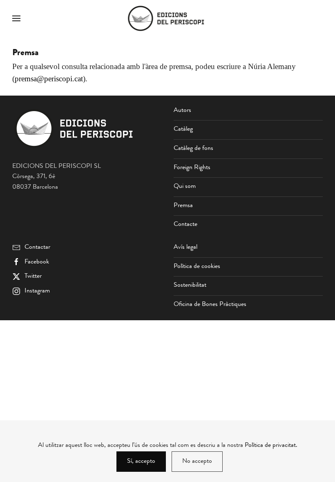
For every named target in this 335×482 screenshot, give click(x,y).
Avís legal (185, 247)
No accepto (197, 461)
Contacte (185, 224)
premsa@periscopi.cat (49, 78)
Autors (182, 110)
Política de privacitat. (271, 445)
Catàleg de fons (193, 148)
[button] (16, 18)
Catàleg (183, 129)
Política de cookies (197, 266)
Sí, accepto (141, 461)
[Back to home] (167, 18)
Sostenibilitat (190, 285)
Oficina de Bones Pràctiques (210, 304)
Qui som (185, 186)
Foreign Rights (192, 168)
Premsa (183, 206)
